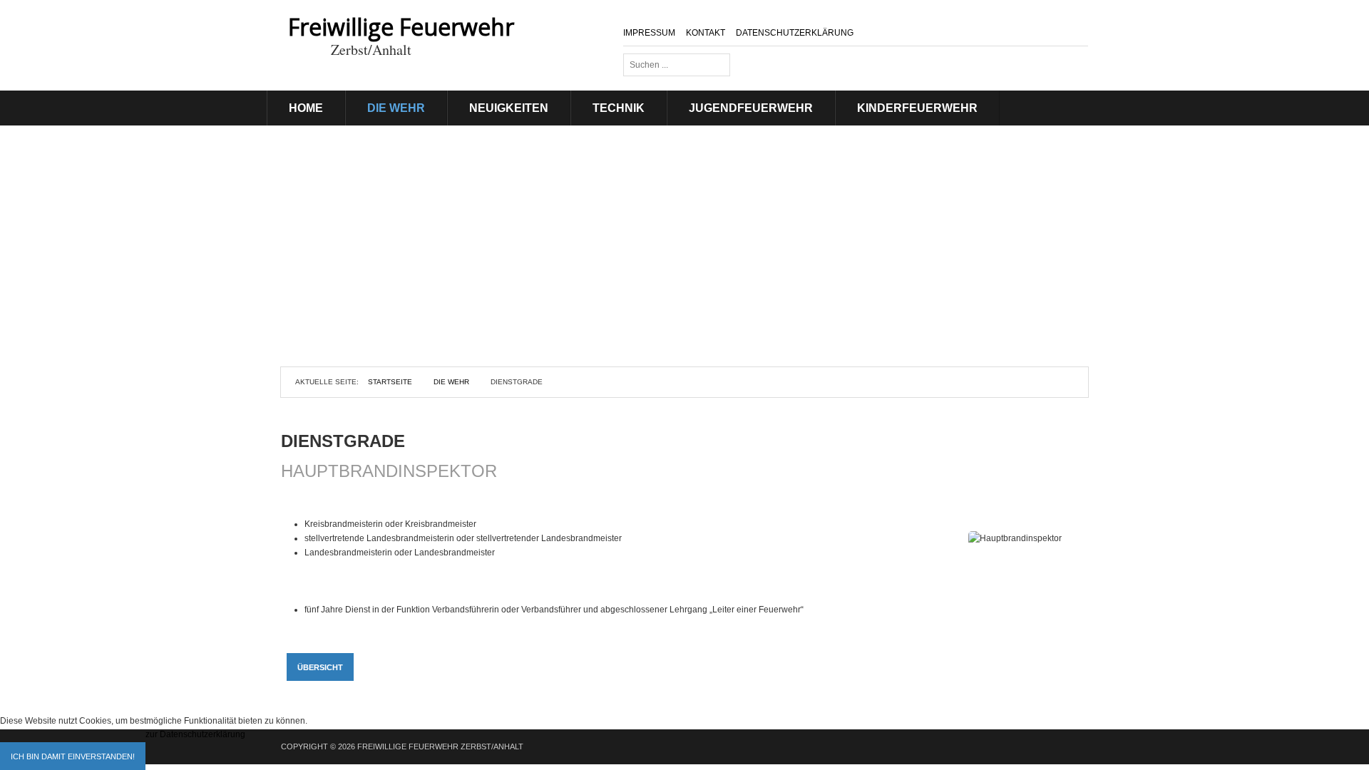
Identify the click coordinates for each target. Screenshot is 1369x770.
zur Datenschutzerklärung (195, 734)
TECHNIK (619, 108)
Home (306, 108)
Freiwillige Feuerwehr (401, 26)
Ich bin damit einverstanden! (73, 756)
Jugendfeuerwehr (751, 108)
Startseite (390, 382)
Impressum (649, 33)
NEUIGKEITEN (508, 108)
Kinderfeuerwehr (917, 108)
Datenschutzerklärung (794, 33)
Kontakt (705, 33)
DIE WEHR (396, 108)
